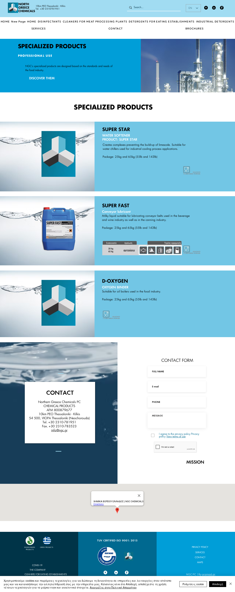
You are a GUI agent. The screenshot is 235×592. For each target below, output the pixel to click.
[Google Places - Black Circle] (206, 8)
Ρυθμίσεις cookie (193, 584)
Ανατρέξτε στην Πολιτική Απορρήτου (113, 587)
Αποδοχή (217, 584)
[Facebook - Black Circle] (222, 8)
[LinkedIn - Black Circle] (214, 8)
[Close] (230, 584)
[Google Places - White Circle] (105, 572)
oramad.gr (208, 574)
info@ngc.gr (59, 430)
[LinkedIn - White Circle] (116, 572)
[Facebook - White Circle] (127, 572)
